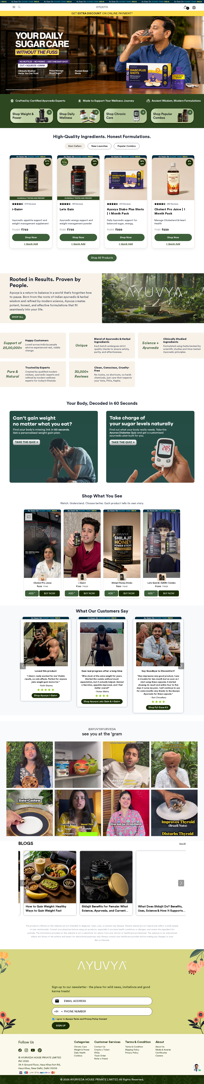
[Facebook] (20, 1050)
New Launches (99, 146)
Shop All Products (102, 257)
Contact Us (99, 1047)
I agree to (81, 1019)
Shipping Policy (132, 1050)
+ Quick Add (31, 244)
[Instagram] (26, 1050)
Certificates (161, 1053)
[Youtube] (33, 1050)
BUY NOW (49, 593)
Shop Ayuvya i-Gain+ (45, 695)
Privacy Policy (131, 1053)
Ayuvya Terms (72, 1019)
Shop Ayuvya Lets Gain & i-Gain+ (102, 701)
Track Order (100, 1056)
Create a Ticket (101, 1050)
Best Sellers (75, 146)
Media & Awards (163, 1050)
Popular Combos (127, 146)
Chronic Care (80, 1047)
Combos (78, 1056)
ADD (32, 593)
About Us (159, 1047)
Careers (159, 1056)
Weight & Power (81, 1050)
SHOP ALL (17, 317)
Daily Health (79, 1053)
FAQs (97, 1053)
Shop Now (31, 237)
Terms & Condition (134, 1047)
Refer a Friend (101, 1059)
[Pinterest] (40, 1050)
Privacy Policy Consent (95, 1019)
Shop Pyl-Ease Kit (158, 707)
